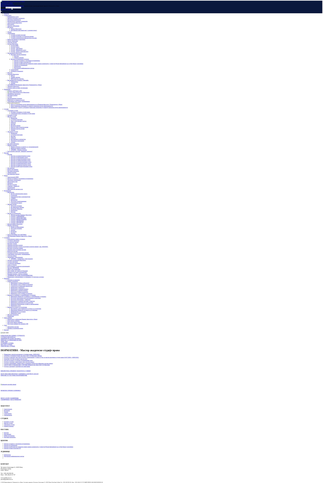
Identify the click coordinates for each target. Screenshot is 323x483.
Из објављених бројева (17, 207)
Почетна (6, 13)
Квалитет (6, 278)
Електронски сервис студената (16, 239)
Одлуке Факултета (12, 44)
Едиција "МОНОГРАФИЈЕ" (19, 219)
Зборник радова (11, 204)
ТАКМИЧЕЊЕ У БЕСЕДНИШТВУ (11, 399)
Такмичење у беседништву (15, 257)
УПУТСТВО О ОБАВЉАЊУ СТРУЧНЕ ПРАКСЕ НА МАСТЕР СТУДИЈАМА (27, 365)
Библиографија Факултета (14, 224)
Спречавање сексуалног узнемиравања (18, 101)
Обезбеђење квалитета (13, 94)
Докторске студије (12, 131)
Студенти (7, 237)
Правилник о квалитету (17, 287)
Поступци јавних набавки (14, 322)
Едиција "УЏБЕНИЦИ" (18, 216)
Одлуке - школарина (16, 48)
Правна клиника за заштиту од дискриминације (24, 147)
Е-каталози (14, 195)
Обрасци (13, 122)
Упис (5, 325)
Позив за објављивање (17, 227)
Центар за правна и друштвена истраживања (27, 60)
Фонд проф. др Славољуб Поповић (17, 271)
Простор (9, 72)
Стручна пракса (11, 255)
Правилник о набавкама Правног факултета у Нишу (22, 319)
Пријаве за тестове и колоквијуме (17, 272)
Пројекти (10, 183)
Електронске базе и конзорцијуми (20, 196)
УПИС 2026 (4, 341)
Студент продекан (12, 262)
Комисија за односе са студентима (17, 307)
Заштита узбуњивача (13, 26)
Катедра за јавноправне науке (19, 157)
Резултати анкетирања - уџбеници (20, 299)
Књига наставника (12, 169)
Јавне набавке (8, 317)
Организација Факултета (14, 53)
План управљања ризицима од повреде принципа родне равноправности (32, 106)
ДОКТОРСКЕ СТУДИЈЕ (8, 346)
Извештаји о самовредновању (19, 290)
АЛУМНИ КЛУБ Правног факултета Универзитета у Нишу (24, 85)
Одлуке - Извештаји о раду (18, 50)
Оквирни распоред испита (15, 245)
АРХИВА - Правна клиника (19, 150)
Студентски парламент (14, 263)
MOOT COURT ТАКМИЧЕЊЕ (10, 398)
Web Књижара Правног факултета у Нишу (19, 236)
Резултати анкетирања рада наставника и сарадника (26, 298)
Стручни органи (12, 42)
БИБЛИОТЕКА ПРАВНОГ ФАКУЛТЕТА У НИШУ (16, 371)
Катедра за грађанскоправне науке (20, 160)
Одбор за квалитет (12, 281)
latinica (9, 9)
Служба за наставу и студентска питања (22, 36)
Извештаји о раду (16, 305)
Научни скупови (12, 184)
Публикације (11, 187)
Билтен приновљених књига (19, 193)
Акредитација (8, 409)
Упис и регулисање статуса (18, 121)
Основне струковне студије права (20, 112)
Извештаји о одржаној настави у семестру (23, 301)
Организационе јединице (14, 98)
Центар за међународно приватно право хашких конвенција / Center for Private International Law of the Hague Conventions (48, 63)
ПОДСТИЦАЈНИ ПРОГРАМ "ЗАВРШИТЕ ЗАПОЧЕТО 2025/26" (20, 374)
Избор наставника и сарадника (16, 39)
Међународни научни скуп (15, 189)
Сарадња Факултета (13, 74)
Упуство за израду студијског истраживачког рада (18, 360)
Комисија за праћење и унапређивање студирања (21, 295)
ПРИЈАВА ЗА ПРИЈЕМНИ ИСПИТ (11, 340)
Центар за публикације (20, 65)
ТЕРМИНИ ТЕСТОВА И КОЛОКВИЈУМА (20, 275)
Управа (9, 32)
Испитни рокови (15, 125)
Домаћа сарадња (15, 77)
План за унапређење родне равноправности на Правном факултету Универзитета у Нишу (36, 104)
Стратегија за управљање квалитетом (21, 286)
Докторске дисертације (17, 141)
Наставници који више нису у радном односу (24, 30)
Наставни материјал (13, 144)
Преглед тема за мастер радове (19, 127)
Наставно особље (12, 95)
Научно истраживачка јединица (20, 59)
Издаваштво (7, 190)
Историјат (10, 27)
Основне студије (12, 115)
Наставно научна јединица (18, 54)
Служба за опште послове (18, 35)
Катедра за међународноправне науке (21, 166)
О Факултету (7, 15)
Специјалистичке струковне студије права (23, 113)
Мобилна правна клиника (18, 148)
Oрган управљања (12, 41)
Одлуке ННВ (14, 45)
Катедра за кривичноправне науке (20, 159)
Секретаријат (11, 33)
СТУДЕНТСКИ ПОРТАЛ (8, 337)
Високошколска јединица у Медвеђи (17, 80)
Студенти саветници (13, 240)
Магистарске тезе (12, 181)
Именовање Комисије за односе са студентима (24, 310)
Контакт (13, 212)
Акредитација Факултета (14, 23)
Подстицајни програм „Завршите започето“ (19, 151)
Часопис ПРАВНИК (13, 268)
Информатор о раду (13, 16)
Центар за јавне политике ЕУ (22, 62)
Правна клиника (19, 57)
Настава (13, 124)
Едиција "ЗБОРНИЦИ (17, 221)
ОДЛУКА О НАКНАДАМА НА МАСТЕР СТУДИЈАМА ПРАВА (23, 356)
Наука (5, 175)
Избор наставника (9, 435)
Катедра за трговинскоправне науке (21, 162)
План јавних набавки (13, 320)
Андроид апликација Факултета (16, 260)
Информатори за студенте (18, 311)
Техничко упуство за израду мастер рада (15, 359)
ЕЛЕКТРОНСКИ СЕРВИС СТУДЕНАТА (13, 335)
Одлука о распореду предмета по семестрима (17, 366)
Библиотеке (14, 199)
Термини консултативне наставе (16, 249)
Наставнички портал (13, 174)
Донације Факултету (13, 86)
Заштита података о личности (15, 18)
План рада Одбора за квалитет (19, 292)
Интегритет (10, 24)
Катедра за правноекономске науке (21, 163)
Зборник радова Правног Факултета (21, 215)
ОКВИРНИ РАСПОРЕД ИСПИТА (11, 338)
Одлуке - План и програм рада (19, 51)
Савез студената (12, 265)
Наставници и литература (18, 139)
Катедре (16, 56)
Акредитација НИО (13, 177)
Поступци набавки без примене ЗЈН (17, 324)
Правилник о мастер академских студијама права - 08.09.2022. (22, 354)
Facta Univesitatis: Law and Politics (16, 234)
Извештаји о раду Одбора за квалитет (21, 293)
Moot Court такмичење (13, 269)
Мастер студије (11, 116)
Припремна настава (13, 327)
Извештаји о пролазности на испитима (22, 302)
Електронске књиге (16, 203)
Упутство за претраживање (18, 201)
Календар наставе (12, 251)
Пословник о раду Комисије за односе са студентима (26, 308)
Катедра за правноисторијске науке (21, 165)
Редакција (13, 231)
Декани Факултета (16, 29)
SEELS (13, 75)
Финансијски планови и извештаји (17, 21)
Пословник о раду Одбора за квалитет (22, 284)
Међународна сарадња (17, 78)
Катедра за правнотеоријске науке (20, 156)
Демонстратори (11, 172)
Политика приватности (14, 20)
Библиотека (17, 66)
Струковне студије (12, 110)
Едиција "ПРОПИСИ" (17, 222)
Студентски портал (12, 242)
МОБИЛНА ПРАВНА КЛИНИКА (11, 390)
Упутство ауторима (16, 206)
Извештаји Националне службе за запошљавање (25, 304)
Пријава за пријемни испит (15, 328)
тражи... (3, 7)
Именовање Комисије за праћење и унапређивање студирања (28, 296)
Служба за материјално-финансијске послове (24, 38)
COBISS (13, 198)
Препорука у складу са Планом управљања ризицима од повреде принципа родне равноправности (39, 107)
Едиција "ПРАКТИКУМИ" (18, 218)
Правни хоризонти (12, 225)
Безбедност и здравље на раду (16, 100)
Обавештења (14, 82)
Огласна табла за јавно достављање (17, 88)
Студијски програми (17, 119)
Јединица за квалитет (17, 71)
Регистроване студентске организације (18, 266)
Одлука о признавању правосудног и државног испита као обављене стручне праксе (28, 363)
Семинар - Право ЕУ (13, 186)
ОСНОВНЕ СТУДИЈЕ (7, 343)
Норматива (7, 89)
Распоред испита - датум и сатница (17, 274)
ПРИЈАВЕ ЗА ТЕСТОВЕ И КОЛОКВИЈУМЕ (14, 375)
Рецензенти (14, 210)
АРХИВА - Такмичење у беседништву (22, 258)
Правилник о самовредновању (19, 289)
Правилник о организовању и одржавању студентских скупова (25, 277)
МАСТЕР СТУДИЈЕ (6, 344)
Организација (8, 415)
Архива (13, 83)
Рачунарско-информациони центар (24, 68)
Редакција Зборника (16, 209)
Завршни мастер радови (17, 128)
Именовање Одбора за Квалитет (20, 283)
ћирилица (3, 9)
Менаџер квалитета (13, 314)
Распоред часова (12, 243)
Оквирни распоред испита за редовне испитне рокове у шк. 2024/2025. (27, 246)
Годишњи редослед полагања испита (18, 252)
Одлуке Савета (15, 47)
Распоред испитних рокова (15, 248)
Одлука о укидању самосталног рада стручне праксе (19, 362)
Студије (9, 97)
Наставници (10, 168)
